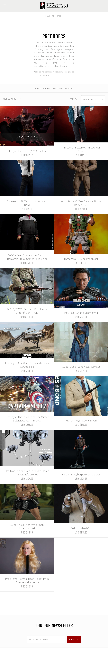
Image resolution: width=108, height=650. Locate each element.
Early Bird (51, 42)
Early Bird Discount (63, 88)
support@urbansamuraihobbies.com (50, 66)
